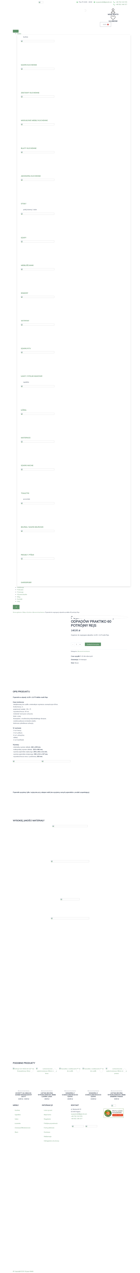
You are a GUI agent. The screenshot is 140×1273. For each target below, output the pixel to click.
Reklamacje (47, 1136)
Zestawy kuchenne (30, 93)
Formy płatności (49, 1128)
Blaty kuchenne (28, 148)
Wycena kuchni (22, 594)
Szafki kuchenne (29, 65)
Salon (16, 1119)
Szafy (23, 238)
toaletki (25, 493)
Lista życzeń (48, 1110)
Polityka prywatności (51, 1123)
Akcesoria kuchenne (31, 176)
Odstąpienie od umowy (51, 1141)
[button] (71, 617)
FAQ (18, 601)
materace (25, 438)
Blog (18, 597)
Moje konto (113, 14)
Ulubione (113, 21)
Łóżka (23, 410)
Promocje (20, 592)
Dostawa (47, 1132)
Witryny (25, 321)
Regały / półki (27, 555)
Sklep (24, 612)
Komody (24, 293)
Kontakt (19, 599)
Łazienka (18, 1123)
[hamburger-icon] (16, 31)
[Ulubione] (113, 17)
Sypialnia (18, 1115)
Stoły (23, 204)
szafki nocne (27, 465)
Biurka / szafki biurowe (32, 527)
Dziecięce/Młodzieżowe (22, 1128)
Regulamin (47, 1119)
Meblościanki (27, 265)
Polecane (20, 590)
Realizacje (20, 587)
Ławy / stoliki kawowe (31, 376)
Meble (19, 34)
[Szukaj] (83, 10)
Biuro (16, 1132)
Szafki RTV (26, 348)
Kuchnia (29, 612)
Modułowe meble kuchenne (34, 120)
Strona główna (17, 612)
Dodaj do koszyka (93, 644)
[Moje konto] (113, 11)
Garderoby (26, 582)
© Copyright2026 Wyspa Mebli (23, 1271)
